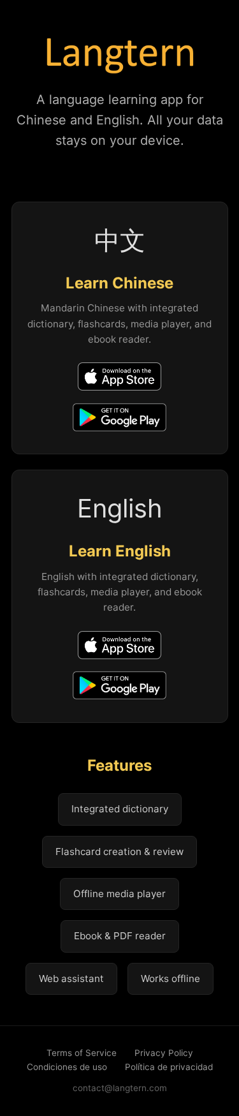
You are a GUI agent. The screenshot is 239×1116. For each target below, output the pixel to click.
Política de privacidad (169, 1067)
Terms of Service (82, 1053)
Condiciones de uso (67, 1067)
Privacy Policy (163, 1053)
